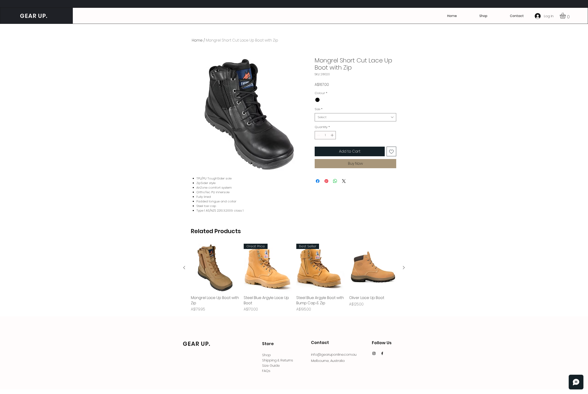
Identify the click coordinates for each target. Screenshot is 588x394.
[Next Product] (404, 267)
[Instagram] (374, 353)
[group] (294, 277)
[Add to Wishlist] (391, 151)
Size (318, 109)
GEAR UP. (33, 16)
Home (197, 40)
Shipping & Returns (277, 360)
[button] (517, 16)
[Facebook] (382, 353)
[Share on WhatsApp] (335, 181)
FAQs (266, 370)
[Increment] (332, 135)
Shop (266, 354)
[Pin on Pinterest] (326, 181)
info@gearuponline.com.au (333, 354)
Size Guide (271, 365)
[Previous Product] (184, 267)
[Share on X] (344, 181)
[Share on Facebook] (317, 181)
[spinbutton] (325, 135)
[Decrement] (318, 135)
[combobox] (355, 117)
